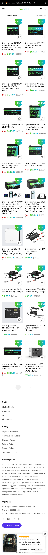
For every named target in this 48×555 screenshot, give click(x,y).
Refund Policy (8, 444)
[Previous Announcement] (2, 2)
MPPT (4, 415)
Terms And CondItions (11, 436)
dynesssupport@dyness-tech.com (21, 507)
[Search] (44, 9)
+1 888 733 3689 (14, 510)
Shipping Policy (8, 440)
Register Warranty (10, 432)
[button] (45, 534)
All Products (7, 419)
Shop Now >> (37, 3)
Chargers (6, 411)
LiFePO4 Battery (9, 407)
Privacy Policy (8, 448)
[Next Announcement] (45, 2)
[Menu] (3, 9)
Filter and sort (11, 15)
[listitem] (24, 3)
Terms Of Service (9, 452)
